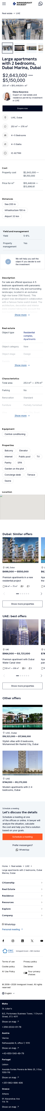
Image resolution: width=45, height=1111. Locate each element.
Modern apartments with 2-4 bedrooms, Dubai (17, 788)
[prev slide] (3, 593)
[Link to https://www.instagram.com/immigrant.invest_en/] (13, 941)
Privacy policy (30, 961)
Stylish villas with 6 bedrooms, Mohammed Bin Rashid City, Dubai (20, 742)
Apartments (30, 339)
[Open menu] (4, 3)
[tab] (17, 593)
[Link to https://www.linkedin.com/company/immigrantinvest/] (22, 941)
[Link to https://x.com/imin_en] (32, 941)
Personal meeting (11, 929)
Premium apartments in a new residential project (17, 579)
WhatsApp (10, 924)
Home (5, 866)
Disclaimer (28, 966)
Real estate (7, 13)
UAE (18, 13)
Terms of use (8, 961)
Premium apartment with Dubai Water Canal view (18, 661)
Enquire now (22, 108)
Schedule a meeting (22, 837)
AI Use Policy (8, 971)
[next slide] (41, 593)
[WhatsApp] (40, 4)
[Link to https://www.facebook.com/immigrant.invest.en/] (3, 941)
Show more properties (22, 604)
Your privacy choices (34, 973)
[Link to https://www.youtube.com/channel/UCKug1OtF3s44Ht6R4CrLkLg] (41, 941)
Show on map (9, 1021)
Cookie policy (8, 966)
